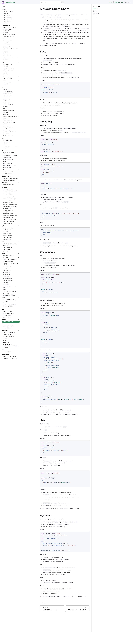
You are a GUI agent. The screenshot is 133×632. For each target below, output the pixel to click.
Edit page (44, 603)
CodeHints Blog (119, 2)
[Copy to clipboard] (88, 84)
